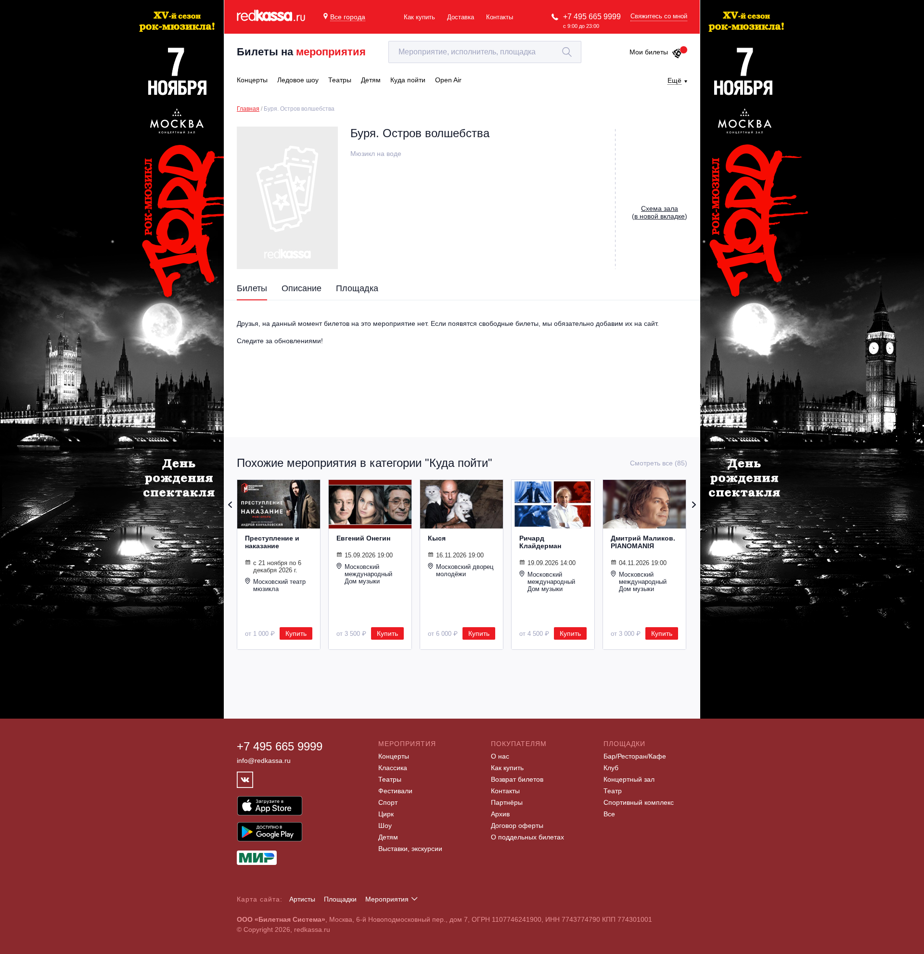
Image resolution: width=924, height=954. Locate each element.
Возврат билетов (517, 779)
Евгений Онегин (363, 538)
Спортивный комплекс (638, 802)
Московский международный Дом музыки (368, 574)
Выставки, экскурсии (410, 848)
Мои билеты (648, 52)
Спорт (388, 802)
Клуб (610, 768)
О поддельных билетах (527, 837)
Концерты (393, 756)
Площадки (340, 899)
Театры (389, 779)
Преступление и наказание (272, 542)
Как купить (419, 17)
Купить (296, 633)
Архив (500, 814)
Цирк (386, 814)
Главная (248, 108)
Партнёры (507, 802)
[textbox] (484, 52)
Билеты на (301, 52)
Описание (301, 288)
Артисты (302, 899)
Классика (392, 768)
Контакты (499, 17)
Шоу (385, 825)
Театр (612, 791)
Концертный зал (628, 779)
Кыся (437, 538)
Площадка (357, 288)
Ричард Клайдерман (540, 542)
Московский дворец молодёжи (464, 570)
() (659, 212)
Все (609, 814)
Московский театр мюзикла (279, 585)
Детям (388, 837)
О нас (500, 756)
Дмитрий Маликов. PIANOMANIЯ (643, 542)
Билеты (252, 288)
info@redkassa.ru (264, 760)
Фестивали (395, 791)
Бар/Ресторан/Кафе (634, 756)
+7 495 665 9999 (592, 17)
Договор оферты (517, 825)
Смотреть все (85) (658, 463)
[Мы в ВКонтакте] (245, 780)
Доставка (460, 17)
